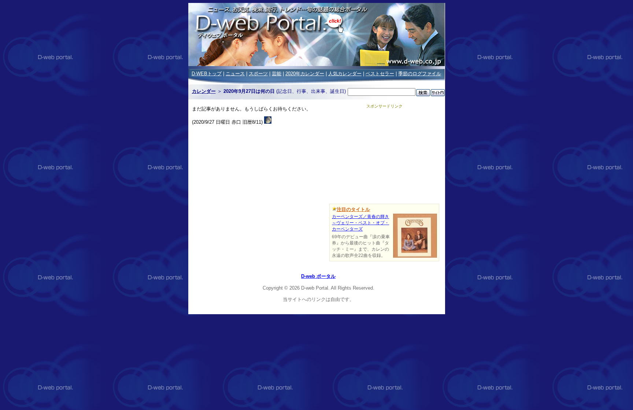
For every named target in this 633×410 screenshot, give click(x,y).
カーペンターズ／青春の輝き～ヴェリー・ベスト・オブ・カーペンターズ (360, 223)
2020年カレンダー (304, 73)
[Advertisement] (384, 155)
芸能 (276, 73)
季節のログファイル (419, 73)
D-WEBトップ (207, 73)
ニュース (235, 73)
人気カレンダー (345, 73)
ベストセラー (380, 73)
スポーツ (258, 73)
